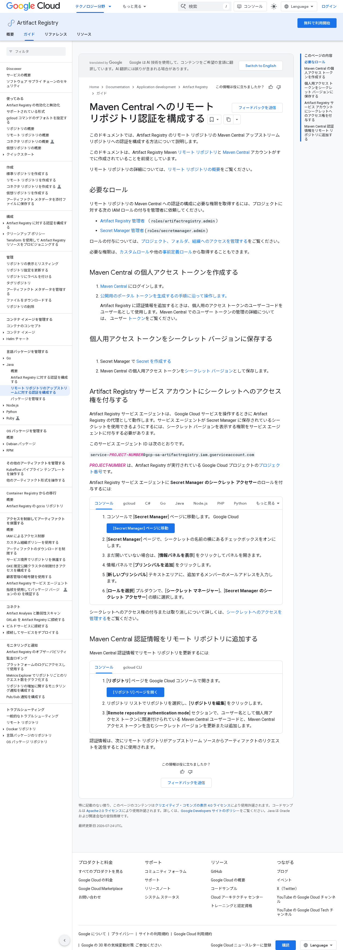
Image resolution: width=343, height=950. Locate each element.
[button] (35, 154)
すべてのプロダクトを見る (101, 871)
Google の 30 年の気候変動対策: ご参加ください (121, 945)
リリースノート (158, 888)
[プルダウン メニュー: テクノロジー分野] (111, 6)
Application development (156, 87)
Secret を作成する (153, 361)
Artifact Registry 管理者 (123, 220)
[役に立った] (271, 87)
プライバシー (122, 934)
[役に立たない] (279, 87)
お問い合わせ (90, 897)
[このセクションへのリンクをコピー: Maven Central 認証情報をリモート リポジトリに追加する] (263, 639)
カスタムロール (135, 252)
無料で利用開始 (317, 23)
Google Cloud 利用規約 (193, 934)
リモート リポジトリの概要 (194, 169)
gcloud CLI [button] (132, 667)
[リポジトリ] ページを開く (135, 692)
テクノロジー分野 (90, 6)
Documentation (118, 87)
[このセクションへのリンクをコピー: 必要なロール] (133, 190)
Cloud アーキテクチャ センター (237, 897)
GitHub (216, 871)
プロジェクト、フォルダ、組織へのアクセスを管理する (194, 241)
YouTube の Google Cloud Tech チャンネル (305, 912)
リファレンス (55, 34)
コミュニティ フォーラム (166, 871)
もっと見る (132, 6)
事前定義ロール (177, 252)
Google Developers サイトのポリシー (210, 811)
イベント (284, 880)
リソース (84, 34)
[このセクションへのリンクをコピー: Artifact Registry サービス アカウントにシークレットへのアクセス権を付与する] (133, 400)
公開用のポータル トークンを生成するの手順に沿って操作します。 (164, 296)
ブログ (282, 871)
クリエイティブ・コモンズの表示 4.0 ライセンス (192, 805)
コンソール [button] (104, 503)
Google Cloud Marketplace (101, 888)
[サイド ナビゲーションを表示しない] (64, 940)
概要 (10, 34)
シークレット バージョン (209, 371)
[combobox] (205, 6)
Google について (92, 934)
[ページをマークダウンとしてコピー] (228, 119)
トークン (136, 318)
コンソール (253, 6)
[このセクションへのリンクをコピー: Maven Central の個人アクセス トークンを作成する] (243, 273)
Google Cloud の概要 (228, 880)
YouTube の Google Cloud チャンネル (306, 899)
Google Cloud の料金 (96, 880)
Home (94, 87)
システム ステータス (162, 897)
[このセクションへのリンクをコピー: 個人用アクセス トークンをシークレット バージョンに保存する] (95, 348)
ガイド (29, 34)
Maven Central (236, 152)
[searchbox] (36, 51)
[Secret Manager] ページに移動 (140, 528)
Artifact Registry (37, 23)
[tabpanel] (186, 557)
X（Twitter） (288, 888)
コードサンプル (224, 888)
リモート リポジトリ (197, 152)
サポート (152, 880)
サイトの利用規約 (154, 934)
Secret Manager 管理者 (122, 230)
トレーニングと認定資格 (231, 906)
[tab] (104, 503)
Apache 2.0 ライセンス (104, 811)
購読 (285, 945)
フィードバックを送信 (257, 107)
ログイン (329, 6)
